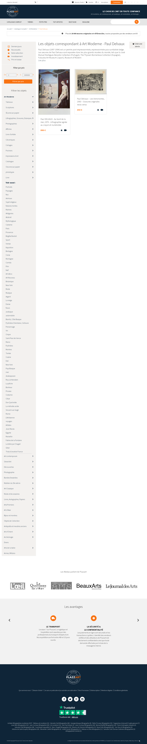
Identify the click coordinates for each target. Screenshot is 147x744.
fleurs (8, 308)
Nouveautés (15, 50)
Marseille (9, 436)
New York (9, 285)
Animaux (9, 198)
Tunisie (8, 353)
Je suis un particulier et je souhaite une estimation (61, 690)
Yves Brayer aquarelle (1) (43, 727)
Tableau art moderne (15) (41, 723)
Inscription (104, 2)
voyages (9, 421)
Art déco (9, 274)
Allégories (9, 213)
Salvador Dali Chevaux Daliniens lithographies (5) (119, 729)
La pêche (9, 383)
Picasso (8, 391)
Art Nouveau (10, 277)
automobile (10, 315)
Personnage (10, 327)
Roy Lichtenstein (12, 380)
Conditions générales (121, 690)
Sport (8, 240)
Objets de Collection (12, 521)
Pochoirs (9, 150)
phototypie (10, 172)
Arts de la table (9, 548)
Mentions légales (106, 690)
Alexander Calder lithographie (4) (50, 729)
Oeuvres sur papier (13, 167)
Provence (9, 232)
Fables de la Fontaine (14, 440)
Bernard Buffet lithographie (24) (106, 725)
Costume (9, 395)
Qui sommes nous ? (25, 690)
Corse (8, 255)
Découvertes (9, 467)
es (137, 2)
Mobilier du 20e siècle (12, 483)
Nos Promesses (84, 690)
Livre (7, 177)
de (132, 2)
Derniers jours (16, 46)
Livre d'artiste (11, 134)
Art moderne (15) (55, 725)
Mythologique (11, 221)
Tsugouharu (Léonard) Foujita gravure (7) (126, 723)
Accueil (9, 29)
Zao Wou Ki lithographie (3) (123, 727)
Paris (7, 228)
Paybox (127, 740)
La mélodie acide (12, 406)
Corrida (8, 262)
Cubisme (9, 225)
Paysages (9, 191)
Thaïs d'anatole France (14, 451)
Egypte (8, 433)
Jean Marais (10, 429)
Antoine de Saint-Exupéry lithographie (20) (25, 729)
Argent (8, 296)
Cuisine (8, 357)
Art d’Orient (8, 531)
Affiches (8, 129)
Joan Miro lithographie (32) (20, 725)
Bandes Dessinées (10, 478)
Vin (7, 330)
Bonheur (9, 387)
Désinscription (95, 690)
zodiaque (9, 312)
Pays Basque (10, 368)
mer (7, 372)
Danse (8, 304)
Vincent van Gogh (12, 410)
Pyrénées (9, 345)
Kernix (137, 740)
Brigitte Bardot (11, 236)
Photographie (9, 472)
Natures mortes (11, 206)
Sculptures (10, 107)
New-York (9, 364)
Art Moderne (33, 29)
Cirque (8, 334)
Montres (9, 349)
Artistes (8, 425)
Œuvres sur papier (12, 113)
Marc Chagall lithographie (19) (61, 727)
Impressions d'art (12, 156)
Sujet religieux (11, 202)
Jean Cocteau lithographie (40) (39, 725)
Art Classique (9, 488)
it (134, 2)
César (8, 398)
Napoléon (9, 247)
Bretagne (9, 251)
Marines (8, 209)
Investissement (17, 56)
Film (7, 266)
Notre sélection (17, 53)
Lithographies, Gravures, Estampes (18, 118)
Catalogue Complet (20, 29)
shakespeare (10, 376)
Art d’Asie (7, 510)
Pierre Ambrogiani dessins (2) (126, 725)
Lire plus (42, 60)
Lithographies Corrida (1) (73, 731)
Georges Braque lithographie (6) (81, 723)
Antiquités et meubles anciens (15, 526)
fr (125, 2)
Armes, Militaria (9, 553)
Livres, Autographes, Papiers (14, 499)
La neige (9, 300)
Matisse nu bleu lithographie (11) (92, 729)
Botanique (10, 281)
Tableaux (9, 102)
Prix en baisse (16, 59)
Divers (6, 542)
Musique (9, 293)
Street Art (7, 461)
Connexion (116, 2)
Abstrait (8, 217)
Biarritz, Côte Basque (13, 319)
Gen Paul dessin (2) (68, 725)
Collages (9, 145)
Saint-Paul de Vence (13, 338)
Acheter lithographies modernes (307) (20, 723)
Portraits (9, 187)
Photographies (11, 123)
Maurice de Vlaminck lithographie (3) (84, 727)
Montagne (9, 259)
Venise (8, 244)
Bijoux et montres (10, 515)
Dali (7, 361)
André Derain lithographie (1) (71, 729)
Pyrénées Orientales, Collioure (17, 323)
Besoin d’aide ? (38, 690)
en (128, 2)
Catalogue (10, 161)
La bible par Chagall (13, 444)
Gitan (8, 448)
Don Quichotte (11, 402)
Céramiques (10, 140)
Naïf (7, 270)
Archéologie (8, 537)
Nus (7, 194)
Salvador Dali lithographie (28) (60, 723)
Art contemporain (10, 456)
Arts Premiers (9, 505)
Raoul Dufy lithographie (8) (105, 727)
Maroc (8, 342)
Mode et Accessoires (11, 494)
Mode (8, 289)
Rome (8, 414)
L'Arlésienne (10, 417)
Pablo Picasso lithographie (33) (102, 723)
